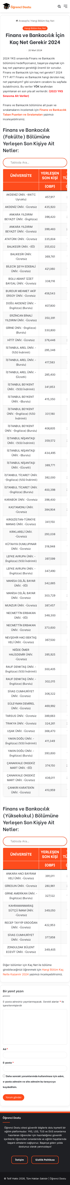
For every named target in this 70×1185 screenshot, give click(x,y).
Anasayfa (23, 20)
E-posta (8, 1062)
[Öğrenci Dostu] (17, 6)
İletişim (19, 1159)
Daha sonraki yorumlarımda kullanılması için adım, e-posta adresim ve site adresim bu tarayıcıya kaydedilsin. (33, 1081)
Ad (5, 1049)
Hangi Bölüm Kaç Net (42, 20)
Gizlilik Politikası (45, 1159)
